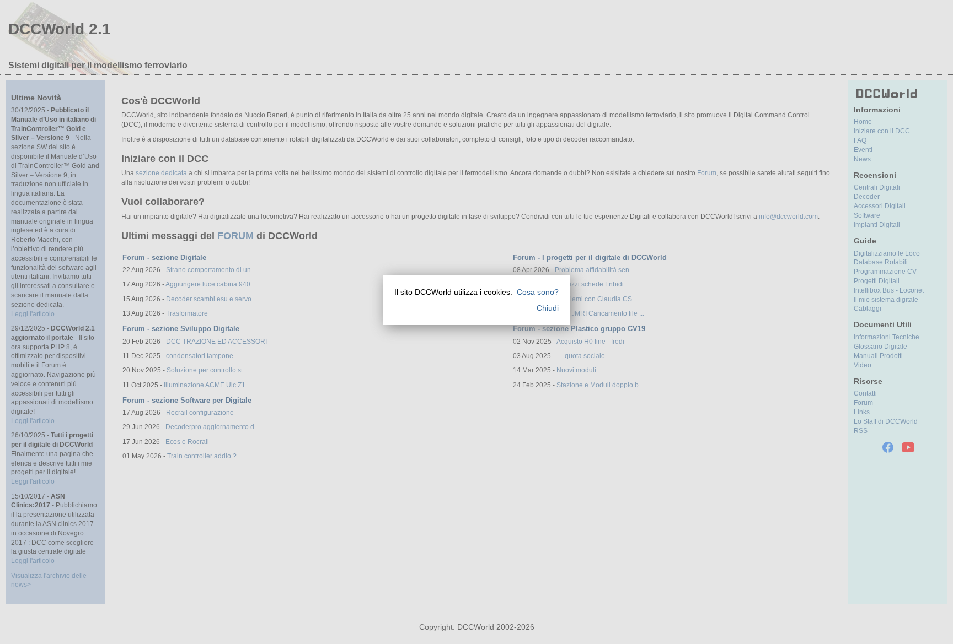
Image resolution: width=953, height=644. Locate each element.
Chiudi (548, 308)
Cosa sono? (538, 292)
